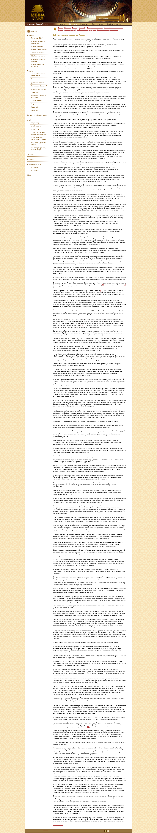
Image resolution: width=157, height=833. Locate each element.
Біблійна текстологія (38, 56)
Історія (29, 120)
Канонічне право (36, 101)
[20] (88, 727)
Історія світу (35, 123)
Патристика (35, 104)
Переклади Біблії (37, 38)
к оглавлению (58, 825)
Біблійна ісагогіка (37, 46)
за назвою (34, 167)
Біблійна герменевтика (39, 49)
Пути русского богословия (95, 28)
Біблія (29, 175)
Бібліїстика (30, 35)
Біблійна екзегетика (37, 53)
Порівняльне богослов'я (39, 86)
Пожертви (84, 24)
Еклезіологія (35, 92)
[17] (124, 285)
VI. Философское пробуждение (86, 30)
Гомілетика (34, 110)
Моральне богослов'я (38, 89)
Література (30, 159)
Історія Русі (35, 129)
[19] (81, 325)
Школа (62, 24)
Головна (60, 28)
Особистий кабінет (114, 24)
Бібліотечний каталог (34, 164)
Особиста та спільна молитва (37, 115)
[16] (103, 285)
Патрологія (82, 28)
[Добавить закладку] (55, 29)
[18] (101, 291)
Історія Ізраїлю (36, 126)
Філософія (30, 154)
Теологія (74, 28)
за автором (35, 170)
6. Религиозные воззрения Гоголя (107, 30)
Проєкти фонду (97, 24)
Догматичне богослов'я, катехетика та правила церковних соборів (39, 81)
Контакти (45, 830)
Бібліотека (73, 24)
